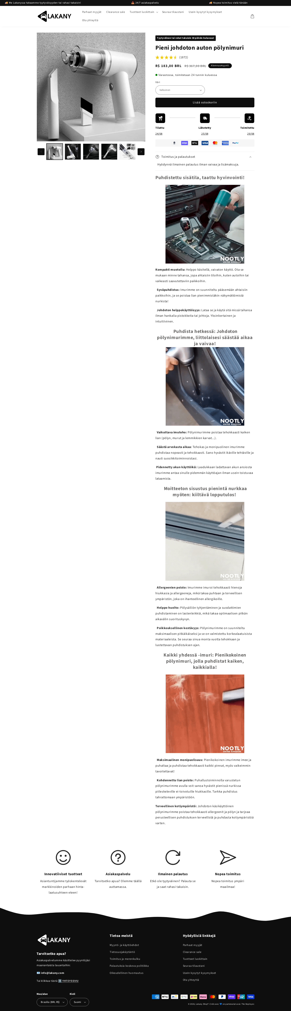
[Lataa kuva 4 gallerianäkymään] (91, 152)
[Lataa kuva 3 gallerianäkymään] (73, 152)
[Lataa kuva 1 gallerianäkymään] (55, 152)
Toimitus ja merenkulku (125, 959)
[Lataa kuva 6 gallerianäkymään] (127, 152)
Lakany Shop (202, 1004)
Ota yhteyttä (191, 980)
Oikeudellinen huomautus (126, 973)
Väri (157, 82)
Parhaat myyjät (192, 945)
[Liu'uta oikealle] (141, 151)
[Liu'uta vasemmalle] (41, 151)
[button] (143, 12)
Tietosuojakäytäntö (122, 952)
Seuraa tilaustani (194, 966)
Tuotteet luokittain (195, 959)
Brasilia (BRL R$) (50, 1002)
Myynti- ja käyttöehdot (124, 945)
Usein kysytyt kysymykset (199, 973)
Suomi (77, 1002)
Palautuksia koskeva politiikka (129, 966)
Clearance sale (192, 952)
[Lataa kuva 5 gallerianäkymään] (109, 152)
